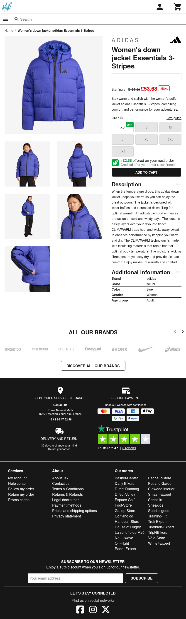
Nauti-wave (124, 537)
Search (26, 19)
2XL (170, 139)
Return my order (21, 494)
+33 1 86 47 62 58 (60, 419)
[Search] (16, 19)
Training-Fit (157, 516)
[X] (105, 610)
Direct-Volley (125, 494)
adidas (126, 40)
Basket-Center (126, 478)
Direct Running (127, 488)
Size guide (173, 118)
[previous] (175, 332)
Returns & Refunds (67, 494)
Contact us (60, 405)
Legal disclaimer (65, 499)
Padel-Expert (125, 548)
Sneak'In (155, 499)
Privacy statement (66, 516)
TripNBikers (157, 532)
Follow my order (21, 488)
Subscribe (142, 578)
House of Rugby (128, 526)
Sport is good (158, 510)
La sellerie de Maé (129, 532)
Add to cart (146, 172)
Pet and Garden (161, 483)
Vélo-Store (156, 537)
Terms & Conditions (68, 488)
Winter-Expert (159, 543)
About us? (60, 478)
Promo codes (18, 499)
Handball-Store (127, 521)
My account (17, 478)
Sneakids (155, 505)
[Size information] (121, 117)
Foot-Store (123, 505)
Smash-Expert (159, 494)
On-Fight (122, 543)
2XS (122, 151)
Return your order (59, 449)
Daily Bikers (124, 483)
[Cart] (177, 6)
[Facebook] (80, 610)
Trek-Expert (157, 521)
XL (146, 139)
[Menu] (5, 19)
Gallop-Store (125, 510)
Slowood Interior (161, 488)
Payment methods (66, 505)
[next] (182, 332)
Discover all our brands (93, 365)
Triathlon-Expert (161, 526)
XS (126, 126)
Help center (17, 483)
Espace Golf (125, 499)
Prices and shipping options (74, 510)
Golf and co (124, 516)
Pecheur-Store (159, 478)
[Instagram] (93, 610)
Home (9, 30)
